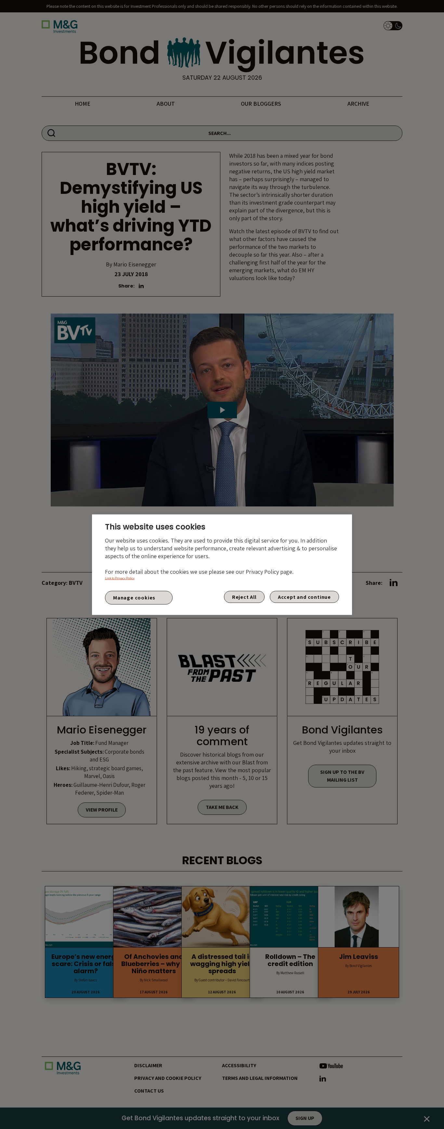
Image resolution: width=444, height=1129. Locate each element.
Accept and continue (304, 596)
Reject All (244, 596)
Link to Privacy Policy (120, 578)
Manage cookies (134, 597)
